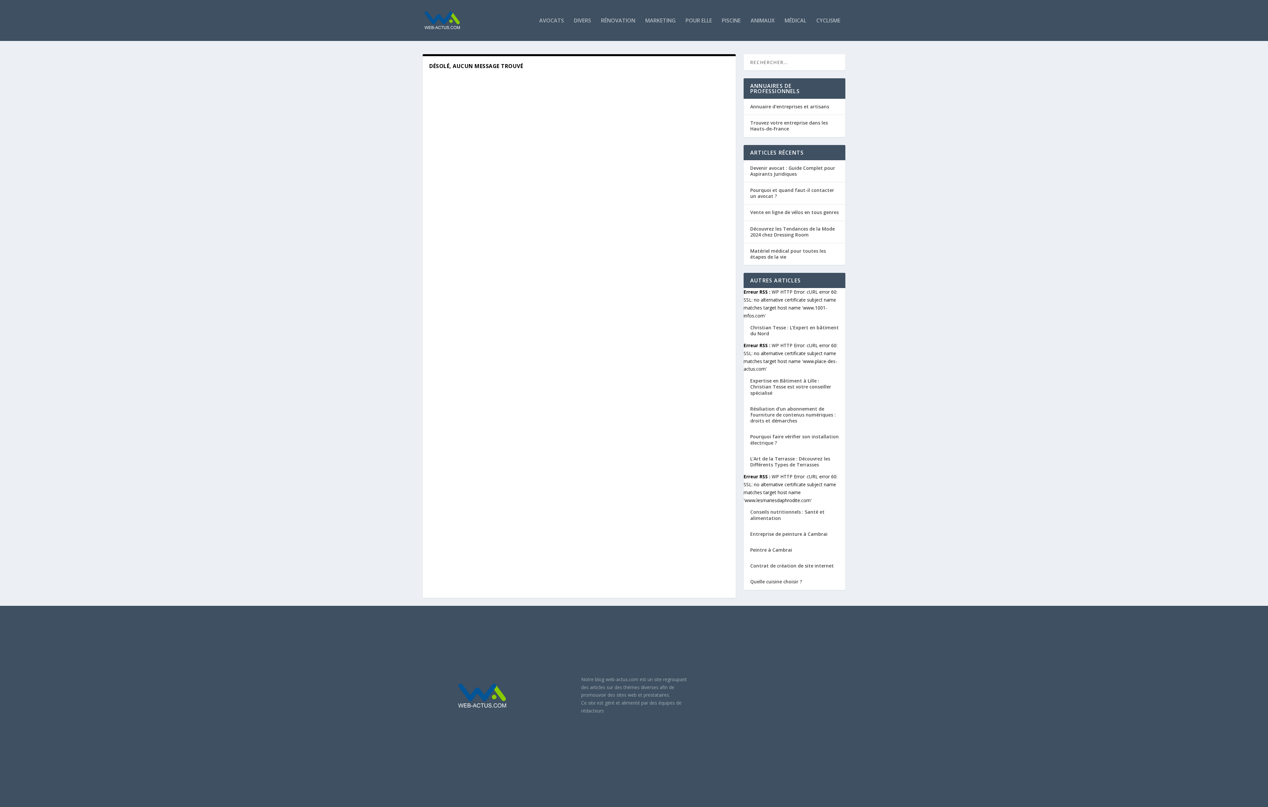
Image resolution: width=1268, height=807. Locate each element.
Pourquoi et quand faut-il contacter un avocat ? (792, 193)
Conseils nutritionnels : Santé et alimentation (787, 515)
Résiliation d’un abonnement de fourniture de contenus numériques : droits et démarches (793, 415)
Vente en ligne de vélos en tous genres (794, 212)
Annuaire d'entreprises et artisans (789, 106)
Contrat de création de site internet (792, 566)
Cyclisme (828, 21)
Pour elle (699, 21)
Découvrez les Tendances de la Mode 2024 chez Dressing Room (792, 232)
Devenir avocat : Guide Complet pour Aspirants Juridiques (792, 171)
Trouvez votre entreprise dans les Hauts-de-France (789, 126)
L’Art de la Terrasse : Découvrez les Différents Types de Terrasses (790, 462)
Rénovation (618, 21)
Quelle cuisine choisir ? (776, 581)
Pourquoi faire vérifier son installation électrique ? (794, 439)
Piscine (731, 21)
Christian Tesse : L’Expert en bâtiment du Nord (794, 330)
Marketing (660, 21)
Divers (582, 21)
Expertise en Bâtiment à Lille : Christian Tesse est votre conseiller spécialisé (790, 387)
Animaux (763, 21)
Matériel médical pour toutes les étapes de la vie (788, 254)
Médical (795, 21)
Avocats (551, 21)
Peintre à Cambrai (771, 550)
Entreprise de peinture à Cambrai (789, 534)
